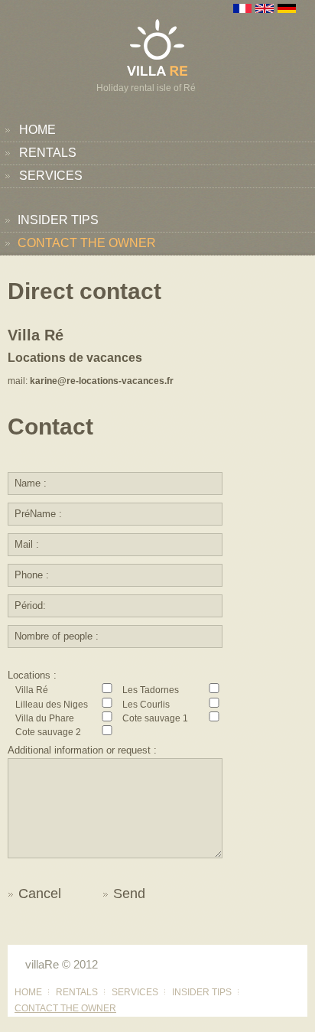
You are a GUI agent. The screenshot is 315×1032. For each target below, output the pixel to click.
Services (51, 175)
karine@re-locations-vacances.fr (102, 381)
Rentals (47, 152)
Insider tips (58, 219)
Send (129, 893)
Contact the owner (87, 242)
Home (37, 129)
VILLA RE (157, 46)
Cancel (39, 893)
